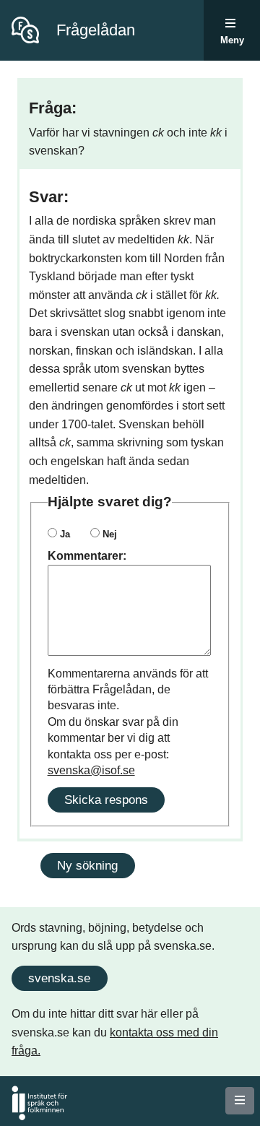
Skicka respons (106, 799)
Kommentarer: (87, 556)
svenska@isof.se (91, 770)
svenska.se (59, 978)
